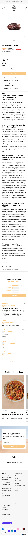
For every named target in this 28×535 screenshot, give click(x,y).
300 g (4, 62)
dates (21, 165)
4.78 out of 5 (17, 281)
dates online (18, 255)
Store (16, 478)
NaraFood (4, 43)
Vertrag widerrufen (5, 516)
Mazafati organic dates (20, 237)
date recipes (4, 251)
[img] (4, 303)
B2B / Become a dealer (20, 485)
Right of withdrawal (6, 514)
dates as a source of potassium (12, 192)
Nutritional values (6, 266)
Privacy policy (5, 509)
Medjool (9, 239)
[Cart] (25, 8)
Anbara (10, 144)
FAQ (16, 475)
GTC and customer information (6, 506)
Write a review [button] (14, 295)
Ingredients (4, 262)
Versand (10, 51)
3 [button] (14, 361)
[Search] (4, 8)
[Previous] (2, 40)
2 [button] (12, 361)
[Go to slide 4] (14, 40)
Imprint (3, 503)
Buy (22, 234)
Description (4, 93)
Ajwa (15, 109)
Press (16, 490)
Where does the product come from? (10, 269)
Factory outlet (18, 488)
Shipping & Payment (19, 480)
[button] (5, 48)
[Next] (25, 40)
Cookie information (6, 512)
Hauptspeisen (4, 410)
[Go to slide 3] (13, 40)
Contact (17, 483)
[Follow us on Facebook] (16, 504)
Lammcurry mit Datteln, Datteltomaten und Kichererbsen (12, 413)
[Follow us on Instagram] (19, 504)
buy (13, 255)
